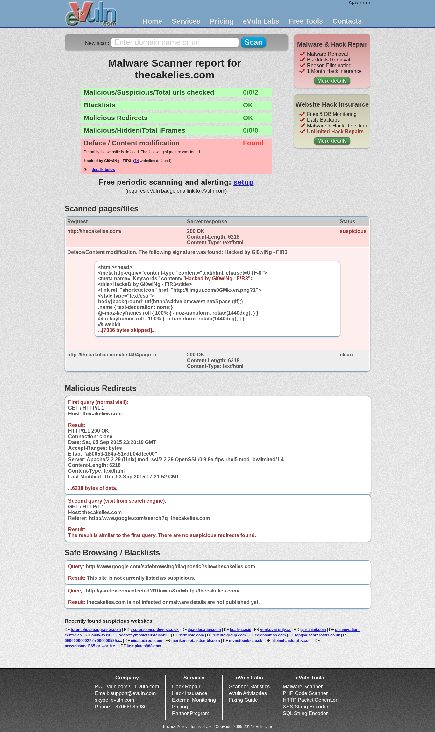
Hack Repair (186, 686)
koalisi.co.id (240, 630)
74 (136, 161)
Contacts (347, 21)
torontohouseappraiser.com (96, 630)
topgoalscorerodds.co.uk (317, 635)
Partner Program (190, 713)
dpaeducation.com (204, 630)
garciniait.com (313, 630)
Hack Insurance (189, 693)
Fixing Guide (243, 700)
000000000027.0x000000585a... (93, 640)
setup (243, 182)
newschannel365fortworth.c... (91, 646)
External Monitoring (194, 700)
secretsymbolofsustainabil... (144, 635)
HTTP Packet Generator (310, 700)
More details (332, 80)
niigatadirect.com (146, 640)
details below (103, 170)
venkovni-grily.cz (275, 630)
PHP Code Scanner (305, 693)
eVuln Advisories (248, 693)
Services (186, 21)
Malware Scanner (303, 686)
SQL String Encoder (305, 713)
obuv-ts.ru (100, 635)
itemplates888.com (144, 646)
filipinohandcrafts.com (291, 640)
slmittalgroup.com (229, 635)
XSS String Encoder (305, 706)
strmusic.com (191, 635)
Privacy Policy (175, 726)
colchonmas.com (270, 635)
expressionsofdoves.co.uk (155, 630)
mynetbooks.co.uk (245, 640)
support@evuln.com (133, 693)
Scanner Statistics (249, 686)
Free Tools (306, 21)
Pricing (221, 21)
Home (152, 21)
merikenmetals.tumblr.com (195, 640)
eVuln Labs (261, 21)
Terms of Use (201, 726)
